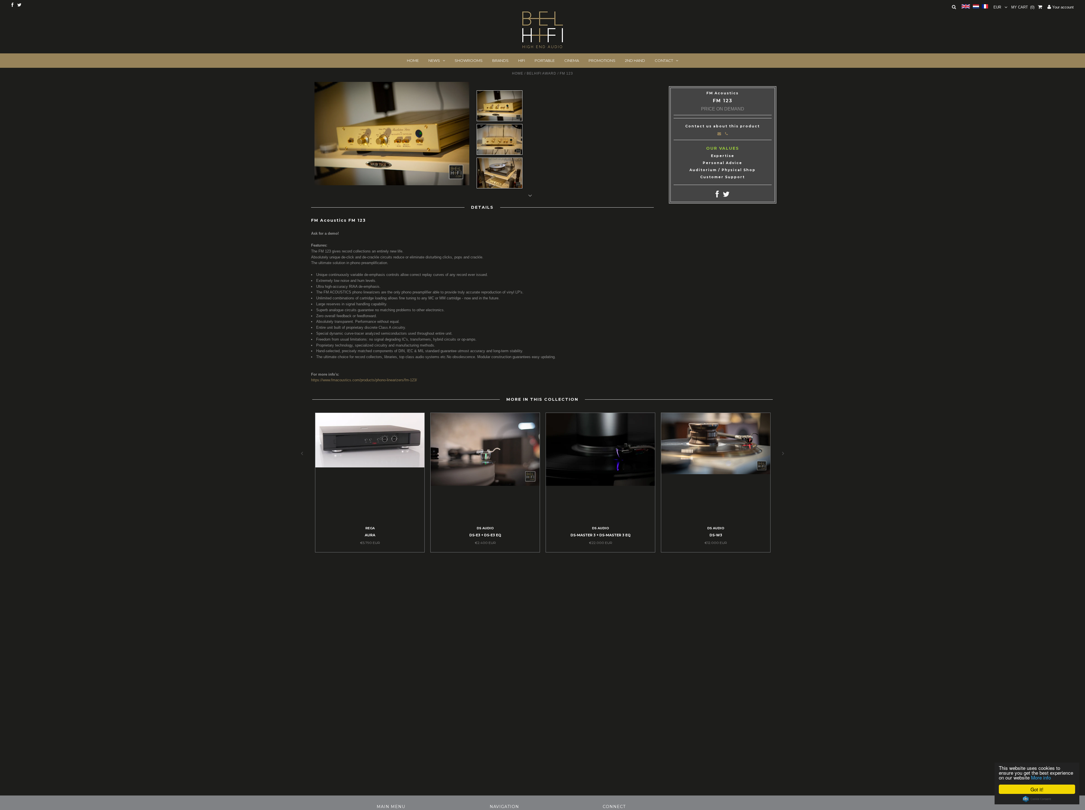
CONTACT (664, 60)
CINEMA (571, 60)
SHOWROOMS (469, 60)
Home (517, 73)
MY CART (1022, 7)
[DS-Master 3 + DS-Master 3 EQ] (600, 484)
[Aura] (369, 466)
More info (1041, 777)
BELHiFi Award (541, 73)
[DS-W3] (715, 473)
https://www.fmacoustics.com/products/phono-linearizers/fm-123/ (364, 380)
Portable (545, 60)
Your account (1062, 7)
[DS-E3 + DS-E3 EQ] (485, 484)
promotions (602, 60)
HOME (413, 60)
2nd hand (635, 60)
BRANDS (500, 60)
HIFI (521, 60)
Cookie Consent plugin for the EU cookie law (1037, 799)
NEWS (434, 60)
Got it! (1036, 789)
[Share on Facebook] (717, 195)
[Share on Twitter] (726, 195)
